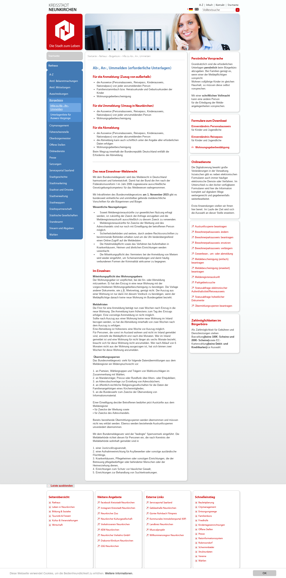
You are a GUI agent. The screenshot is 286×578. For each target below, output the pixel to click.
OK (265, 573)
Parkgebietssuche (205, 282)
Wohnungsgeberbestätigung (212, 147)
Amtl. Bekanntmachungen (63, 81)
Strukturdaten (205, 551)
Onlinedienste (57, 151)
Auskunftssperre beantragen (211, 226)
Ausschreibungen (58, 93)
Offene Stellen (57, 144)
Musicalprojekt (157, 529)
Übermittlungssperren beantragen (213, 305)
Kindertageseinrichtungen (211, 525)
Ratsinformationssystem (210, 538)
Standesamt (56, 221)
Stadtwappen (57, 202)
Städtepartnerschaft (60, 209)
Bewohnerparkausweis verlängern (213, 248)
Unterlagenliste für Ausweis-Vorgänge (60, 116)
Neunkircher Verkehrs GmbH (115, 535)
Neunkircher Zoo (109, 513)
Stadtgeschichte (58, 177)
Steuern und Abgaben (61, 228)
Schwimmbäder (206, 547)
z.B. (123, 290)
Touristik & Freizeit (61, 516)
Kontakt (220, 5)
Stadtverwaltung (58, 196)
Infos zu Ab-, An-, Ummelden (59, 107)
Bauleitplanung (206, 502)
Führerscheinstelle (59, 132)
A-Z (201, 5)
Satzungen (55, 164)
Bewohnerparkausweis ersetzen (213, 242)
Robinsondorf (205, 542)
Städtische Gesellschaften (63, 215)
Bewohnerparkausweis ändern (211, 231)
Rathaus (53, 65)
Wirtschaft (57, 525)
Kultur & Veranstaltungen (65, 520)
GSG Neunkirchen (110, 546)
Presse (52, 157)
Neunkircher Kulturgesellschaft (116, 519)
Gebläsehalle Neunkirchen (163, 508)
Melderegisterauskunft (207, 277)
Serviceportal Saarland (61, 170)
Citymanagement (59, 125)
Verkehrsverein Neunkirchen (115, 524)
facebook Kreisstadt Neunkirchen (118, 502)
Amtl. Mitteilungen (59, 87)
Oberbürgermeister (60, 138)
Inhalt (209, 5)
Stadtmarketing (58, 183)
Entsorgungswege (207, 511)
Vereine (202, 556)
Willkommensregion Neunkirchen (167, 535)
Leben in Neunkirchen (63, 507)
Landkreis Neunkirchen (161, 524)
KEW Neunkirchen (110, 529)
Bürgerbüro (56, 100)
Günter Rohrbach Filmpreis (163, 513)
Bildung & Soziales (61, 511)
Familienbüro (205, 516)
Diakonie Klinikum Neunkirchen (117, 540)
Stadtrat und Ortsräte (61, 189)
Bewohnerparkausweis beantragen (214, 237)
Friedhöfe (203, 520)
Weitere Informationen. (119, 573)
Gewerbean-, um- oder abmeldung (214, 253)
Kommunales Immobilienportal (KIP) (168, 519)
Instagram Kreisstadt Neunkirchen (118, 508)
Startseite (233, 5)
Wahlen (53, 234)
